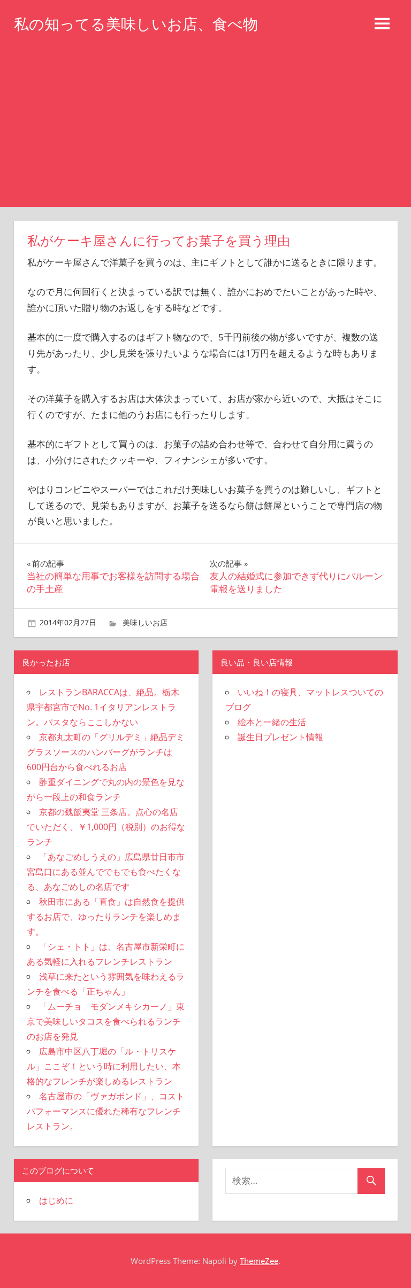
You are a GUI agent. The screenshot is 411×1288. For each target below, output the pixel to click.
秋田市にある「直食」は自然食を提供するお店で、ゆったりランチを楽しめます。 (106, 916)
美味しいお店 (145, 622)
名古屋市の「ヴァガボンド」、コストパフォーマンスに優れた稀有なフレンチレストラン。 (106, 1111)
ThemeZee (259, 1260)
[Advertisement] (205, 126)
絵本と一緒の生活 (272, 722)
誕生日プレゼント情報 (280, 737)
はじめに (56, 1200)
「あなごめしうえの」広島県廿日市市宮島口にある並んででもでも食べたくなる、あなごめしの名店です (106, 872)
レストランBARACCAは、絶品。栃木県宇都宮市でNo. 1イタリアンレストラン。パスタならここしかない (103, 707)
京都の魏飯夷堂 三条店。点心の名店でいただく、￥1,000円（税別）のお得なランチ (106, 827)
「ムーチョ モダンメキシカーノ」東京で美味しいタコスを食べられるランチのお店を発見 (106, 1021)
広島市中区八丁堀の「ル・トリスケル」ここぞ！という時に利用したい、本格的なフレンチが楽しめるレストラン (104, 1066)
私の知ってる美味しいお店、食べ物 (136, 24)
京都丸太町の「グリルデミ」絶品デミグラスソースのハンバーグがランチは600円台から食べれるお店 (106, 752)
